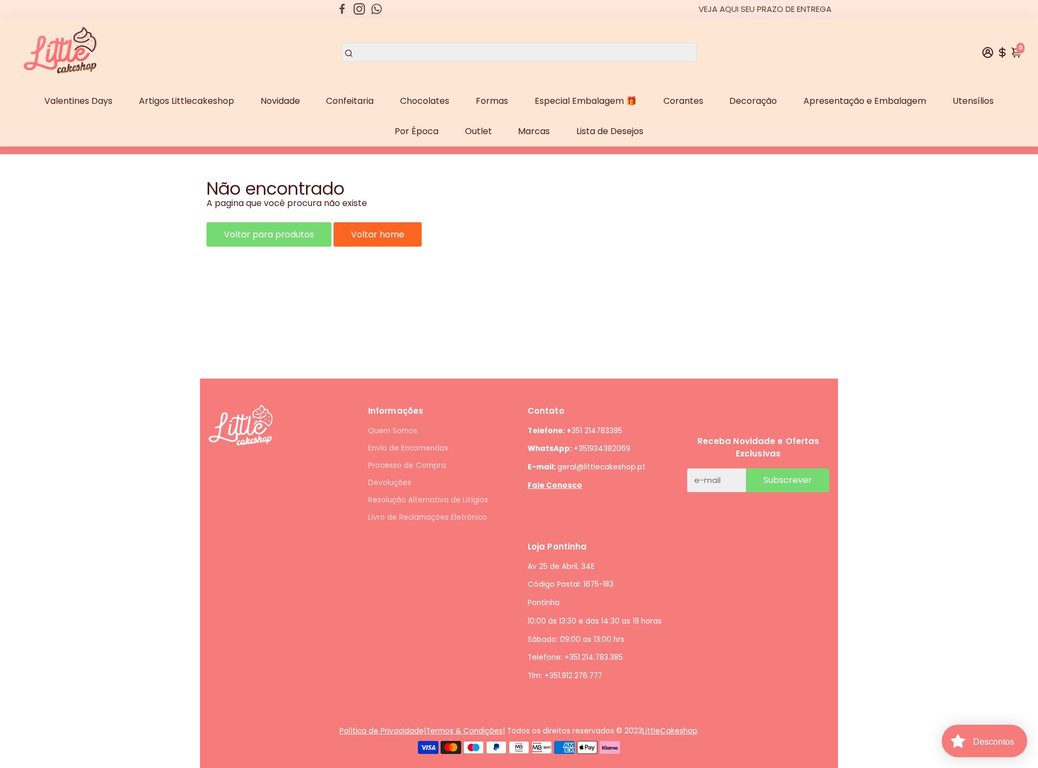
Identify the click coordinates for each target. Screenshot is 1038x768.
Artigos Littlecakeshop (186, 101)
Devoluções (389, 483)
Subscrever (787, 480)
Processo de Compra (407, 465)
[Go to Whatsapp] (376, 9)
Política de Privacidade (382, 731)
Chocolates (424, 101)
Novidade (280, 101)
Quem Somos (392, 431)
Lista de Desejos (609, 131)
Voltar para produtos (269, 234)
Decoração (753, 101)
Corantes (683, 101)
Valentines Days (78, 101)
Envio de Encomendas (408, 448)
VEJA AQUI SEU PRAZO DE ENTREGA (764, 9)
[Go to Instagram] (359, 9)
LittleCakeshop (669, 731)
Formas (492, 101)
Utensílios (973, 101)
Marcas (534, 131)
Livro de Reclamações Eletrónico (427, 517)
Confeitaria (350, 101)
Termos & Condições (464, 731)
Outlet (478, 131)
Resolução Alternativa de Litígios (428, 500)
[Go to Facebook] (342, 9)
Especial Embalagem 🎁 (586, 101)
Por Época (416, 131)
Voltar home (377, 234)
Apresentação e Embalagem (864, 101)
